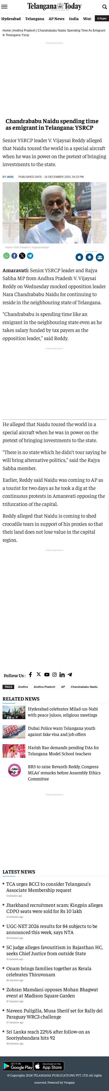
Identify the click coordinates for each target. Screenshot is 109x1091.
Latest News (19, 871)
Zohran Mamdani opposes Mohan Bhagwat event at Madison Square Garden (52, 992)
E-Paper (101, 18)
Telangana (34, 18)
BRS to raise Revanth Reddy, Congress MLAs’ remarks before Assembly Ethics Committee (64, 772)
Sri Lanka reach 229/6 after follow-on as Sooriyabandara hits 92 (48, 1034)
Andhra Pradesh (24, 30)
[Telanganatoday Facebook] (30, 675)
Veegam (69, 1082)
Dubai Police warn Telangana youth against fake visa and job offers (61, 731)
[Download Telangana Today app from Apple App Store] (79, 257)
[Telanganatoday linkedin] (62, 675)
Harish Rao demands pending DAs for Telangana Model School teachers (63, 750)
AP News (56, 18)
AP (63, 686)
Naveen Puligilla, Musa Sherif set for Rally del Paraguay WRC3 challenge (54, 1013)
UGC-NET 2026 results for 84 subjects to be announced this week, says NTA (51, 929)
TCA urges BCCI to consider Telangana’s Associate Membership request (48, 886)
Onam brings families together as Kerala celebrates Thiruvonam (49, 971)
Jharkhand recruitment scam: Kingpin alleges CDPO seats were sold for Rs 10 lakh (54, 907)
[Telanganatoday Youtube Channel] (46, 675)
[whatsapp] (6, 256)
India (74, 18)
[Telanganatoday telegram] (69, 675)
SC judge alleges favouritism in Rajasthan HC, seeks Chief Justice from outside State (54, 950)
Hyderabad (11, 18)
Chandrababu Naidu (84, 686)
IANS (10, 176)
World (88, 18)
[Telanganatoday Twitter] (38, 675)
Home (7, 30)
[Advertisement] (54, 607)
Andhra (23, 686)
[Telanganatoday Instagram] (54, 675)
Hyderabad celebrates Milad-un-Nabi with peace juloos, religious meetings (63, 712)
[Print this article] (100, 257)
